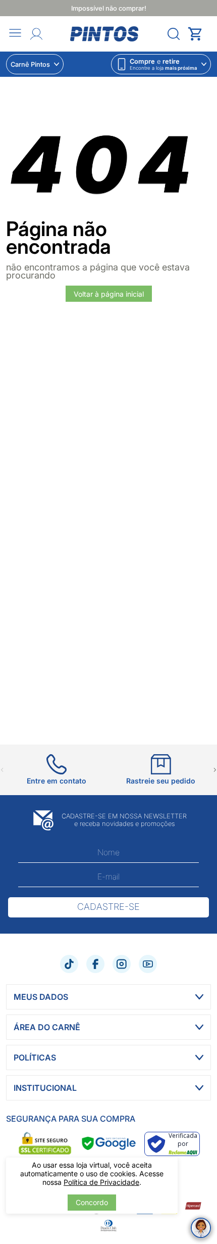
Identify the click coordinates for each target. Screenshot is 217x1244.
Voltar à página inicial (109, 294)
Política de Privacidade (101, 1182)
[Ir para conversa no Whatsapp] (201, 1228)
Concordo (92, 1202)
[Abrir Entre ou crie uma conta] (36, 34)
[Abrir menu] (15, 33)
